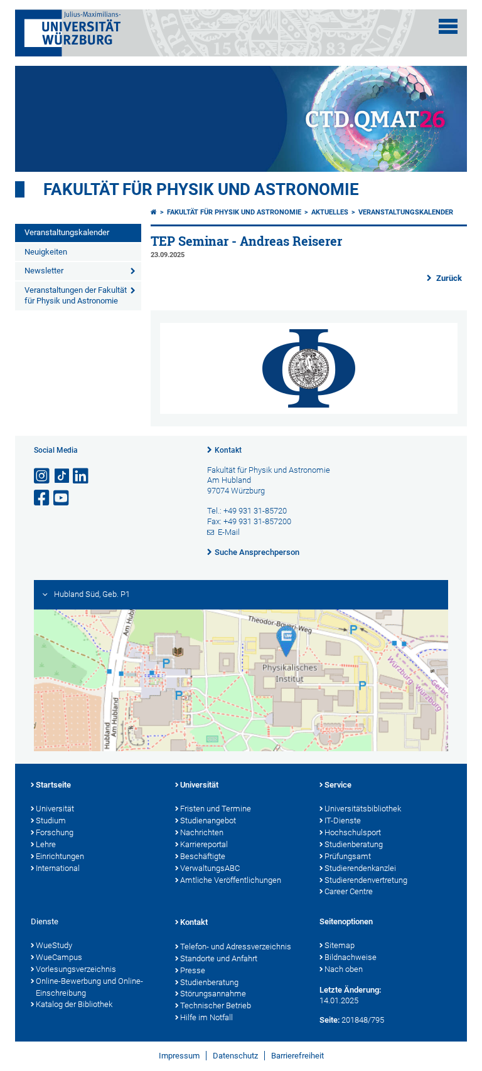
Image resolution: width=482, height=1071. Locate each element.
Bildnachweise (350, 957)
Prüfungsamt (347, 856)
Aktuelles (329, 212)
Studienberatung (353, 844)
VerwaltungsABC (210, 868)
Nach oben (343, 969)
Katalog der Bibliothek (74, 1004)
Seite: (329, 1020)
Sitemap (339, 945)
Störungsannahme (213, 993)
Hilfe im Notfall (206, 1017)
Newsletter (43, 270)
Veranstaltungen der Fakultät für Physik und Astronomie (75, 295)
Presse (192, 970)
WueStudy (54, 945)
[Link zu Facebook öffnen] (42, 498)
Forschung (54, 832)
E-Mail (229, 532)
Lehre (46, 844)
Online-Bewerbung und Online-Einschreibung (89, 987)
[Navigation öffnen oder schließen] (448, 26)
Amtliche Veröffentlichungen (230, 880)
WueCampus (59, 957)
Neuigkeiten (45, 251)
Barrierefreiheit (297, 1055)
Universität (55, 808)
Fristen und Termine (215, 808)
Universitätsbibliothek (362, 808)
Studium (51, 820)
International (58, 868)
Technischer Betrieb (215, 1005)
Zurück (448, 278)
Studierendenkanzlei (360, 868)
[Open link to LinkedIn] (81, 476)
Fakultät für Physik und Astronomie (201, 189)
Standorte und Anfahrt (218, 958)
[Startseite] (154, 212)
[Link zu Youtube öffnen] (62, 498)
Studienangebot (208, 820)
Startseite (53, 784)
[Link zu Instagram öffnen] (42, 476)
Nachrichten (201, 832)
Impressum (179, 1055)
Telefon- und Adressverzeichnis (235, 946)
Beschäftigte (202, 856)
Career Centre (348, 891)
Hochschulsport (352, 832)
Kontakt (228, 450)
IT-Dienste (342, 820)
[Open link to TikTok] (62, 476)
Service (337, 784)
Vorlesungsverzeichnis (76, 969)
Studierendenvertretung (365, 880)
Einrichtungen (60, 856)
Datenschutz (235, 1055)
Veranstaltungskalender (66, 232)
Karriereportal (204, 844)
